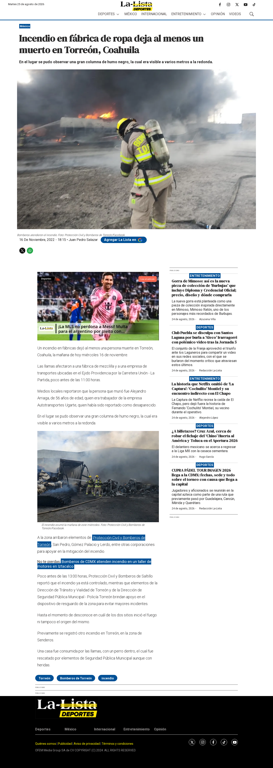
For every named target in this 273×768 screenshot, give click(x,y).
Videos (235, 14)
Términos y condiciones (117, 743)
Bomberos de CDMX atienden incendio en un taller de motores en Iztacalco (94, 564)
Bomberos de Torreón (76, 678)
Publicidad (65, 743)
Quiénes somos (45, 743)
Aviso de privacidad (87, 743)
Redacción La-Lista (210, 370)
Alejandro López (208, 417)
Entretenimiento (186, 14)
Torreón (44, 678)
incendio (108, 678)
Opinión (218, 14)
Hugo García (206, 456)
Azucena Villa (207, 319)
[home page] (136, 6)
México (130, 14)
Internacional (154, 14)
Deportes (106, 14)
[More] (118, 14)
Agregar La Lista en (120, 240)
